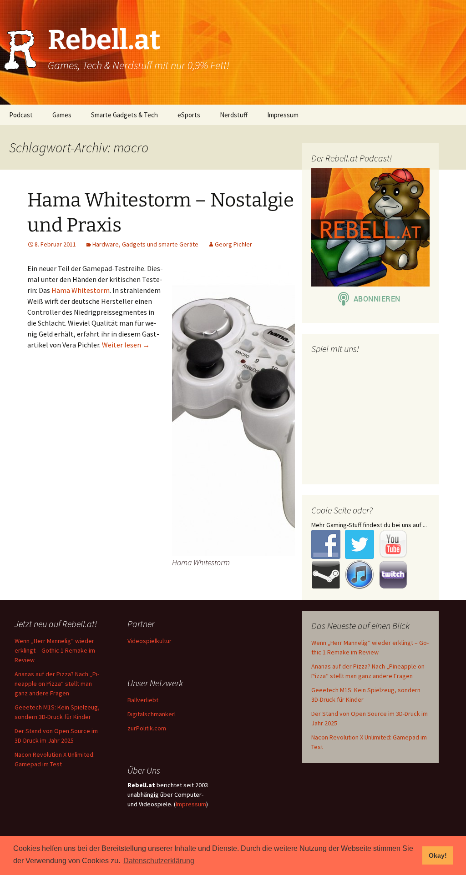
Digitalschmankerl (151, 714)
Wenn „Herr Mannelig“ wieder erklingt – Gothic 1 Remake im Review (55, 650)
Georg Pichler (233, 244)
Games (61, 115)
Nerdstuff (234, 115)
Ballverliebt (142, 700)
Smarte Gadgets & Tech (124, 115)
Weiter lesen (126, 344)
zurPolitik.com (146, 728)
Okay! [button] (438, 855)
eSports (188, 115)
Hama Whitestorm (80, 290)
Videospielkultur (149, 641)
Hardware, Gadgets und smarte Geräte (145, 244)
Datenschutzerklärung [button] (158, 861)
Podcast (21, 115)
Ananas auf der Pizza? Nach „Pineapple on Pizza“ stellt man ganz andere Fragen (57, 683)
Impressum (283, 115)
